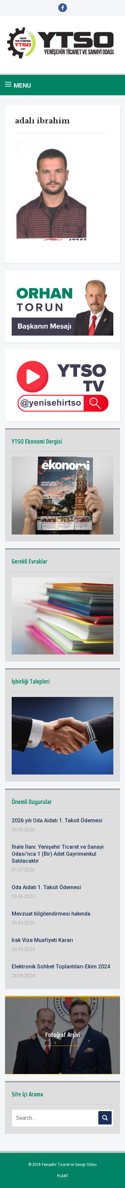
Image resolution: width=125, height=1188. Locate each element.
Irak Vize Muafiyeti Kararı (42, 940)
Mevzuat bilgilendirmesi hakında (51, 914)
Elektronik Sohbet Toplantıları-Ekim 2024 (61, 966)
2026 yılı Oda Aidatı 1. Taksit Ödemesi (57, 820)
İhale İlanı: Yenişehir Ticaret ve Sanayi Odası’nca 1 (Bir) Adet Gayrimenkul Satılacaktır (58, 854)
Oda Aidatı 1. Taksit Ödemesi (46, 887)
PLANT (62, 1176)
